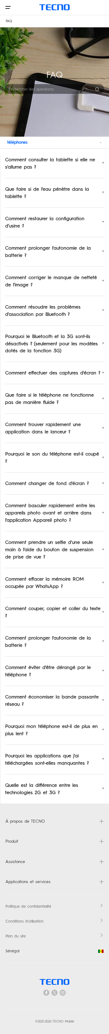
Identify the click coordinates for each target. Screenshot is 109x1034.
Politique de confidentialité (28, 906)
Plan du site (15, 936)
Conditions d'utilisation (24, 921)
